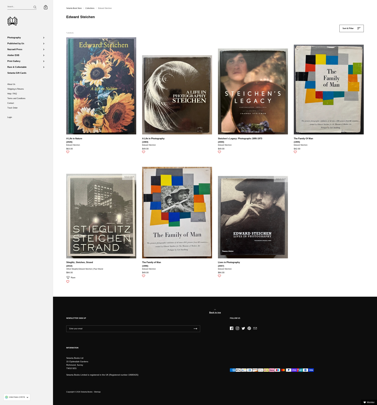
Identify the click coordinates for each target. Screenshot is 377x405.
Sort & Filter (348, 28)
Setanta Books (86, 392)
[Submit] (35, 7)
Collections (89, 8)
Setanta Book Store (74, 8)
